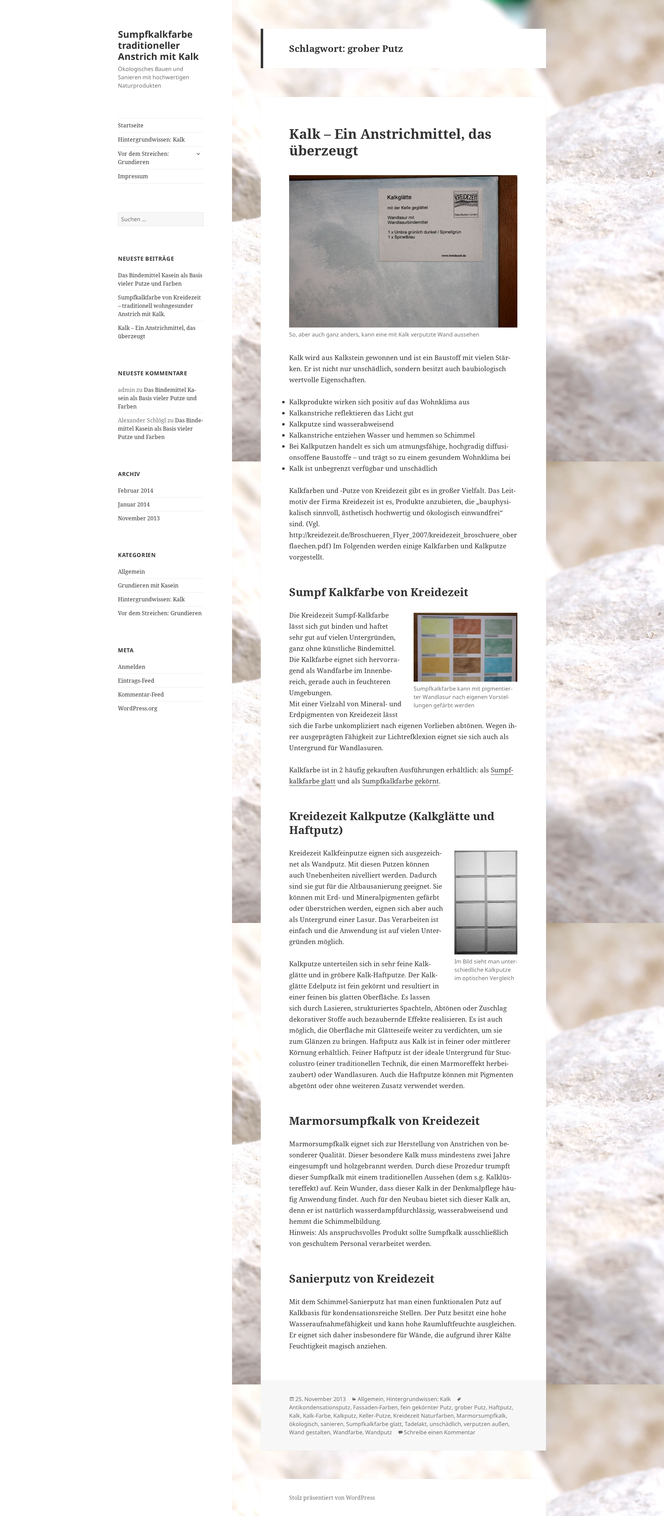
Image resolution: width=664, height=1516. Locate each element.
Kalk (294, 1415)
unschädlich (445, 1424)
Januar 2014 (134, 504)
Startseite (131, 125)
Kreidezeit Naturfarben (423, 1415)
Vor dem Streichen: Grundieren (143, 158)
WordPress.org (137, 708)
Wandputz (378, 1432)
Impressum (133, 176)
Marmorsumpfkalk (481, 1415)
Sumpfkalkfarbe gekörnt (400, 781)
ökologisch (303, 1424)
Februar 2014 (135, 490)
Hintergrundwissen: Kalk (151, 139)
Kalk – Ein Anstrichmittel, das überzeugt (390, 141)
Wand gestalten (309, 1432)
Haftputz (500, 1407)
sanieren (332, 1424)
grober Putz (470, 1407)
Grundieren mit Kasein (148, 585)
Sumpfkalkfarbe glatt (374, 1424)
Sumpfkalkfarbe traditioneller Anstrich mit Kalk (158, 45)
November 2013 (139, 518)
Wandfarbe (347, 1432)
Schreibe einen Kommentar (440, 1432)
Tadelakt (416, 1424)
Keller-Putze (374, 1415)
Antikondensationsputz (319, 1407)
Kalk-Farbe (317, 1415)
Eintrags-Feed (136, 680)
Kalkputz (344, 1415)
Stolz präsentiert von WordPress (332, 1497)
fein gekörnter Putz (426, 1407)
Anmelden (131, 667)
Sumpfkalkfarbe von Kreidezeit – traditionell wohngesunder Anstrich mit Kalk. (159, 306)
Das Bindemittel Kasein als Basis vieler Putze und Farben (157, 398)
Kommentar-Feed (141, 694)
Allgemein (131, 571)
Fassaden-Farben (375, 1407)
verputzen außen (486, 1424)
